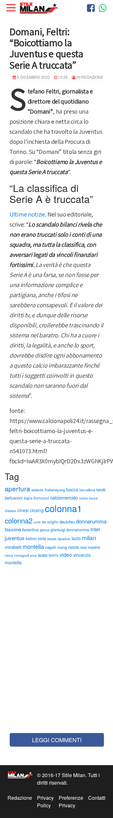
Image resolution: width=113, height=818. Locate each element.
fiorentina (30, 530)
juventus (14, 538)
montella (33, 546)
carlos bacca (88, 498)
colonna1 (63, 508)
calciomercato (64, 497)
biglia (28, 497)
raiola (73, 547)
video (66, 554)
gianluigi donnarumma (70, 530)
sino (33, 555)
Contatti (96, 797)
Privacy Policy (45, 801)
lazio (76, 538)
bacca (72, 489)
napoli (50, 547)
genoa (44, 529)
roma (9, 555)
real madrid (90, 547)
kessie (51, 538)
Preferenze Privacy (71, 801)
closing (37, 510)
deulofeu (67, 522)
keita (42, 538)
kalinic (31, 538)
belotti (101, 489)
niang (62, 547)
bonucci (41, 498)
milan (89, 537)
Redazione (20, 797)
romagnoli (21, 555)
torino (53, 555)
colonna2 (18, 520)
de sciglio (50, 521)
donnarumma (91, 521)
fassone (13, 529)
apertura (17, 488)
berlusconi (14, 498)
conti (37, 522)
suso (42, 554)
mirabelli (13, 547)
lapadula (64, 538)
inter (95, 529)
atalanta (37, 489)
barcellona (87, 489)
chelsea (10, 510)
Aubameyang (55, 489)
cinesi (23, 510)
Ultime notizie (27, 214)
